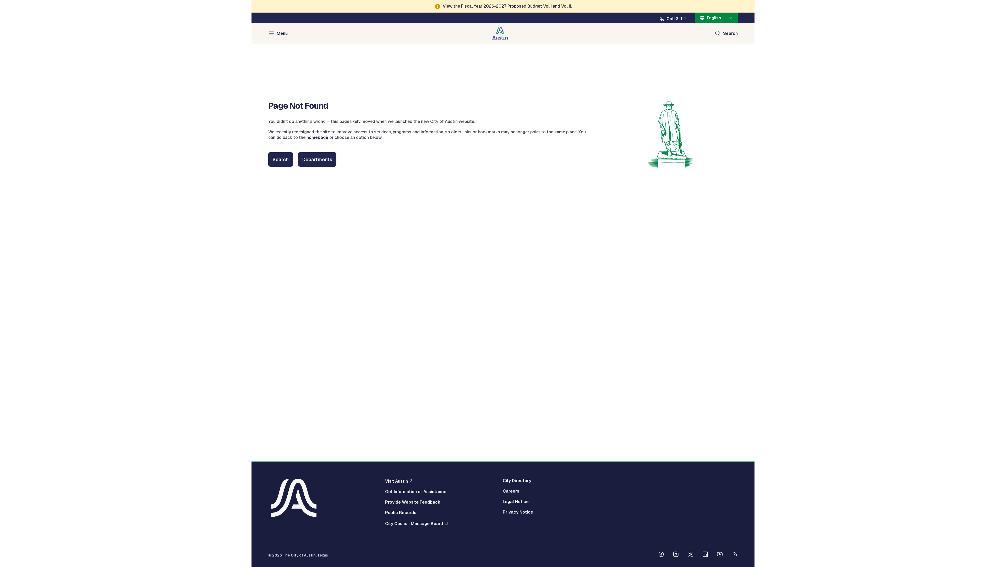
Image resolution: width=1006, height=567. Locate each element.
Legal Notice (516, 502)
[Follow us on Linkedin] (705, 555)
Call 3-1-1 (676, 19)
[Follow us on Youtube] (720, 555)
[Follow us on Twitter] (690, 555)
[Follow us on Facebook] (661, 555)
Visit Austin (396, 481)
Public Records (400, 513)
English (714, 18)
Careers (511, 491)
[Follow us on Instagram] (676, 555)
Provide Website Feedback (412, 502)
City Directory (517, 481)
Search (730, 33)
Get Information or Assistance (415, 492)
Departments (317, 159)
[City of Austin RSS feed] (734, 555)
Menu (282, 33)
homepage (317, 137)
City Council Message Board (414, 523)
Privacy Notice (518, 512)
